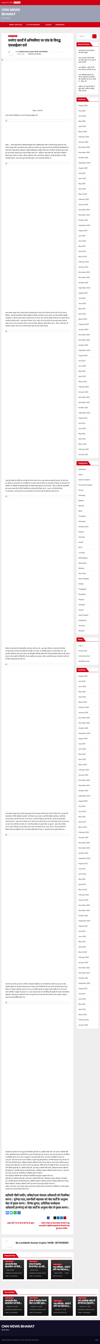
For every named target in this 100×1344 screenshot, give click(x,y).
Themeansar (35, 1340)
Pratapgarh (82, 589)
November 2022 (84, 340)
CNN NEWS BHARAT (18, 1326)
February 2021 (84, 449)
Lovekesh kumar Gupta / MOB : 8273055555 (33, 51)
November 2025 (84, 152)
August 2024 (83, 230)
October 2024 (83, 220)
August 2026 (83, 105)
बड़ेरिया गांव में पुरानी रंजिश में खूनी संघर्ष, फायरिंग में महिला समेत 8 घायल (87, 89)
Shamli (81, 610)
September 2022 (84, 350)
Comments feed (84, 656)
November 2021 (84, 402)
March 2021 (83, 444)
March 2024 (83, 256)
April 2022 (82, 376)
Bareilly (81, 506)
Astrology (82, 495)
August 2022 (83, 355)
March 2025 (83, 194)
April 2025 (82, 189)
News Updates (15, 25)
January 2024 (83, 267)
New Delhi (82, 573)
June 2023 (82, 303)
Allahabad (82, 469)
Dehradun (59, 25)
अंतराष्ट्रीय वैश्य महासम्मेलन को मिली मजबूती (12, 1266)
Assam (48, 25)
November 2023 (84, 277)
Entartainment (83, 526)
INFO (80, 547)
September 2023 (84, 288)
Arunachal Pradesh (85, 485)
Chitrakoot (82, 516)
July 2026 (82, 111)
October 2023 (83, 282)
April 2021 (82, 439)
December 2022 (84, 335)
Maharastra (83, 563)
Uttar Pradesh (33, 25)
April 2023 (82, 314)
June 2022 (82, 366)
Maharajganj (83, 558)
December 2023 (84, 272)
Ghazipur (82, 537)
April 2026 (82, 126)
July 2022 (82, 361)
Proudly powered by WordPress (10, 1340)
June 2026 (82, 116)
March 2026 (83, 131)
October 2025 (83, 157)
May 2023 (82, 309)
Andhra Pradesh (84, 480)
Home (97, 1340)
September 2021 (84, 413)
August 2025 (83, 168)
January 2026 (83, 142)
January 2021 (83, 454)
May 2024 (82, 246)
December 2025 (84, 147)
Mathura (81, 568)
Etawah (81, 532)
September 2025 (84, 163)
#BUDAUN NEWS (34, 54)
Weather (81, 631)
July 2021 (82, 423)
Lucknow (82, 552)
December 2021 (84, 397)
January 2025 (83, 204)
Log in (81, 645)
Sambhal (82, 605)
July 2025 (82, 173)
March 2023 (83, 319)
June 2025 (82, 178)
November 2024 (84, 215)
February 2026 (84, 137)
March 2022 (83, 381)
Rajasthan (82, 594)
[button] (93, 24)
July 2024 (82, 236)
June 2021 (82, 428)
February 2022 (84, 387)
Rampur (81, 599)
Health (81, 542)
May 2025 (82, 184)
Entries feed (83, 651)
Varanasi (82, 625)
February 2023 (84, 324)
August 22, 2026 (12, 1306)
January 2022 (83, 392)
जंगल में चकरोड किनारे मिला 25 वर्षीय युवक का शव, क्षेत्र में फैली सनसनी (87, 60)
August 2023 (83, 293)
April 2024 (82, 251)
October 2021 (83, 407)
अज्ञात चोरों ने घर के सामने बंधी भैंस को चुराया (20, 1223)
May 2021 (82, 434)
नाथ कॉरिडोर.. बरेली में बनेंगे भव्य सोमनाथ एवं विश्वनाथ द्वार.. (61, 1269)
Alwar (81, 474)
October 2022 (83, 345)
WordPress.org (84, 661)
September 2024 (84, 225)
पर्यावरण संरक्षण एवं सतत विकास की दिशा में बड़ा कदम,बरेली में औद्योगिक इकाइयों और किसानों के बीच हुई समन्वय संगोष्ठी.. (54, 1225)
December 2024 (84, 210)
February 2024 (84, 262)
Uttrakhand (82, 620)
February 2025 (84, 199)
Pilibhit (81, 584)
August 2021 (83, 418)
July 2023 (82, 298)
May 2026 (82, 121)
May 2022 (82, 371)
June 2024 (82, 241)
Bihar (80, 511)
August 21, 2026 (36, 1306)
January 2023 (83, 329)
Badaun (81, 500)
